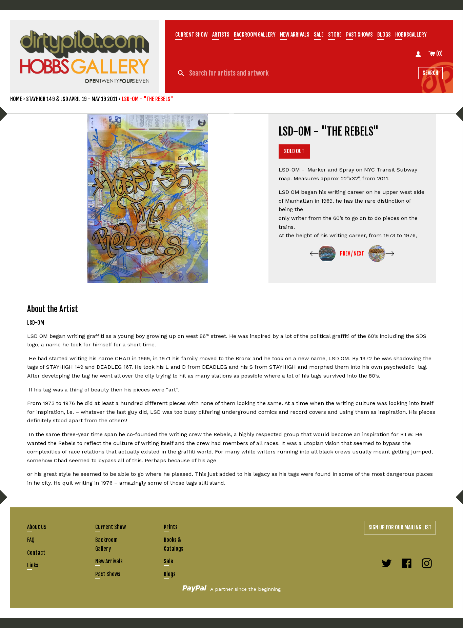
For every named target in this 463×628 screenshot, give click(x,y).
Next (359, 253)
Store (335, 34)
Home (16, 99)
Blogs (384, 34)
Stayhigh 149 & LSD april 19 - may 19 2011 (72, 99)
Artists (220, 34)
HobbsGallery (411, 34)
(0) (439, 53)
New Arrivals (109, 561)
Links (32, 565)
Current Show (191, 34)
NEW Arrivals (294, 34)
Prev (345, 253)
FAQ (31, 539)
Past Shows (359, 34)
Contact (36, 552)
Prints (171, 527)
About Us (36, 527)
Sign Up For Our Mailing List (399, 527)
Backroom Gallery (255, 34)
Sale (319, 34)
